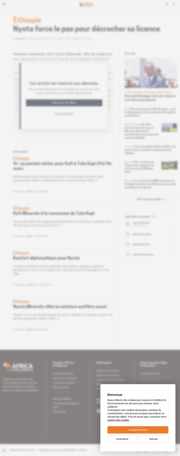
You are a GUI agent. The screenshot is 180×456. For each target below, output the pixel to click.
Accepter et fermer (138, 429)
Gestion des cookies (118, 420)
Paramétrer (122, 439)
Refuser (153, 439)
